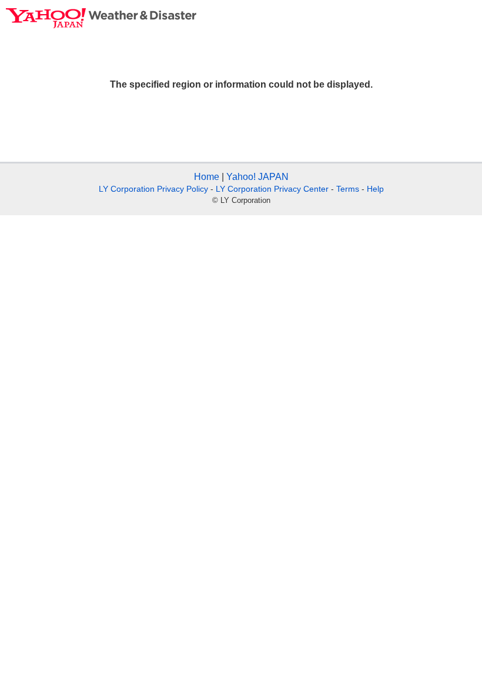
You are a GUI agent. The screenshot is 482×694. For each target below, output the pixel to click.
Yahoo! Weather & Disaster (101, 18)
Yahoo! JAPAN (257, 177)
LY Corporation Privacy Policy (153, 188)
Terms (347, 188)
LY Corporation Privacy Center (272, 188)
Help (375, 188)
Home (206, 177)
